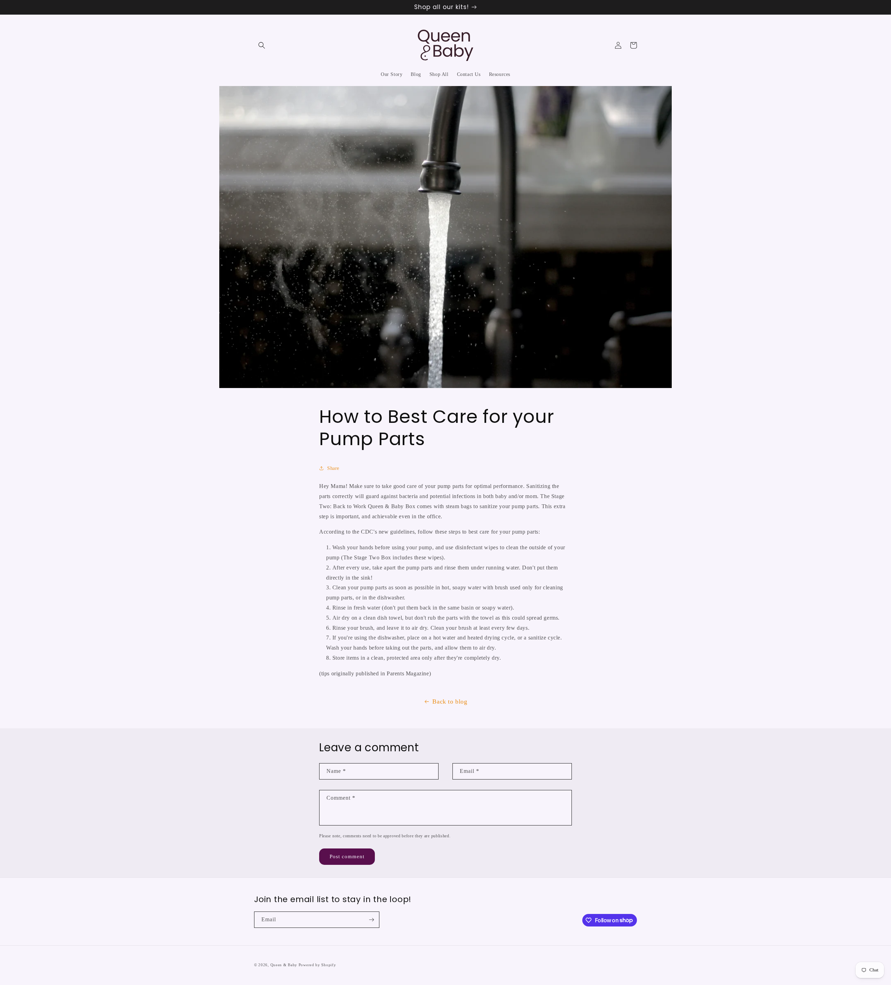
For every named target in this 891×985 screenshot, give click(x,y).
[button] (261, 45)
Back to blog (449, 701)
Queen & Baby (283, 965)
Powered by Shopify (317, 965)
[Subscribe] (371, 920)
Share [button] (333, 468)
